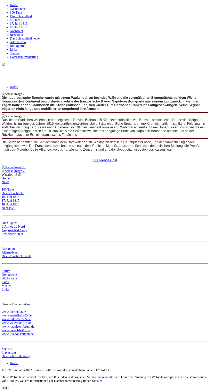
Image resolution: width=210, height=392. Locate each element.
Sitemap (15, 53)
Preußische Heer (12, 234)
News (5, 182)
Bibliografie (17, 46)
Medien (6, 285)
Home (14, 5)
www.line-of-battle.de (16, 330)
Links (13, 49)
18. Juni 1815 (18, 27)
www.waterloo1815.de (16, 323)
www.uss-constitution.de (18, 334)
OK (5, 388)
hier (99, 381)
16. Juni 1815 (18, 20)
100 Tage (16, 12)
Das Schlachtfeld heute (25, 38)
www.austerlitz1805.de (17, 315)
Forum (6, 271)
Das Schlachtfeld (21, 16)
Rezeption (16, 34)
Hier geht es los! (105, 160)
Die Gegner (9, 222)
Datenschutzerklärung (24, 57)
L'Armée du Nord (13, 226)
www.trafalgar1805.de (16, 319)
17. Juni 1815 (18, 23)
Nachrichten (18, 8)
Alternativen (18, 42)
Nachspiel (16, 31)
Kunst (5, 282)
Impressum (9, 352)
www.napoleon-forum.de (18, 326)
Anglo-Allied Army (14, 230)
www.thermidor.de (14, 311)
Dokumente (9, 274)
